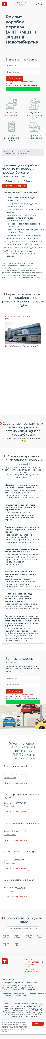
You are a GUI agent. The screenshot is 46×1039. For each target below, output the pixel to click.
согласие (25, 83)
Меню (39, 3)
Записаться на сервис (14, 186)
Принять (38, 1024)
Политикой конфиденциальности (22, 81)
